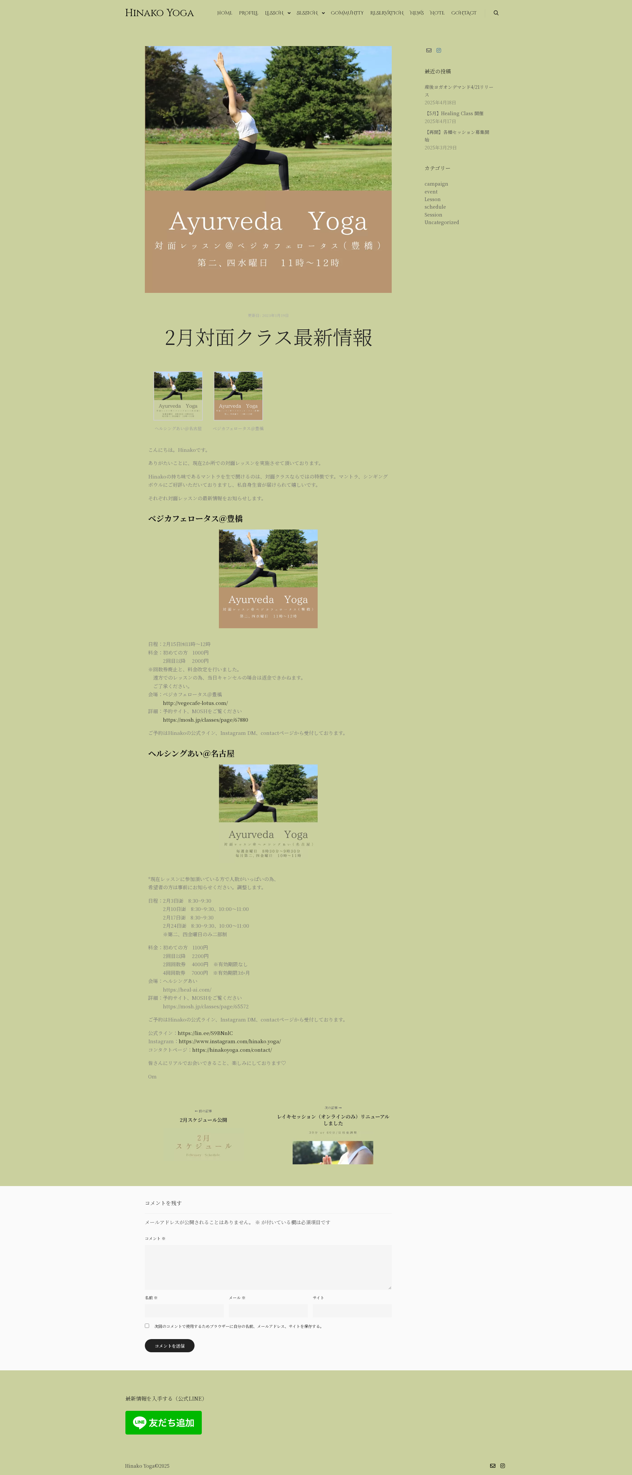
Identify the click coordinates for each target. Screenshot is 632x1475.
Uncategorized (442, 222)
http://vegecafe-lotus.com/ (195, 702)
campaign (436, 183)
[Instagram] (438, 50)
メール (237, 1297)
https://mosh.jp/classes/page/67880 (205, 719)
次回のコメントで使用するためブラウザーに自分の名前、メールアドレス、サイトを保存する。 (239, 1326)
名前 (151, 1297)
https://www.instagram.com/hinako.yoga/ (230, 1041)
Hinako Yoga (158, 13)
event (431, 191)
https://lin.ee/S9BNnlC (205, 1032)
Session (433, 214)
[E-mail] (429, 50)
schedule (435, 206)
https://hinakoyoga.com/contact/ (232, 1049)
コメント (155, 1238)
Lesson (433, 199)
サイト (318, 1297)
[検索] (496, 13)
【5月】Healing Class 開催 (454, 113)
